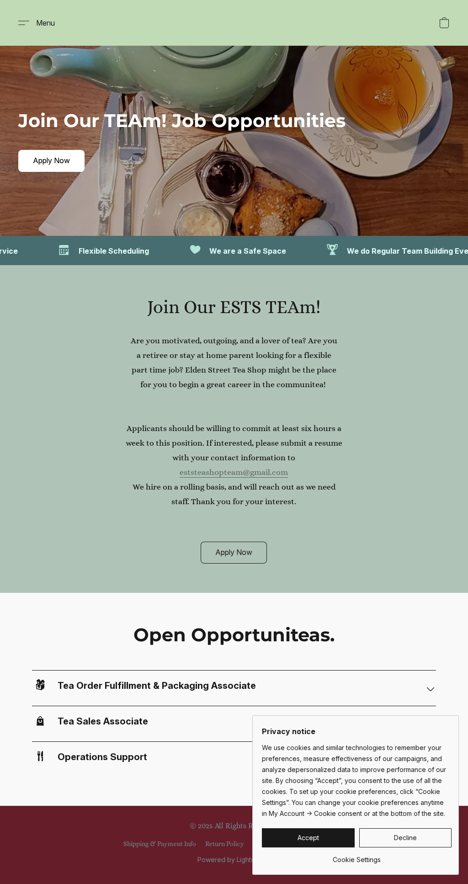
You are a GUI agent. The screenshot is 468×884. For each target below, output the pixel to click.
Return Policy (224, 843)
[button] (40, 23)
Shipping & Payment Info (159, 843)
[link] (357, 856)
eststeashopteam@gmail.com (234, 472)
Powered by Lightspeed (234, 859)
